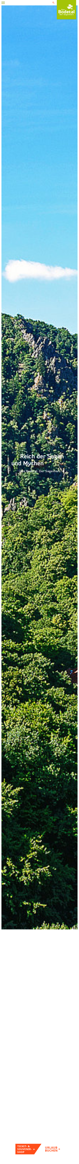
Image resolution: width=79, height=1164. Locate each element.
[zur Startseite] (66, 9)
